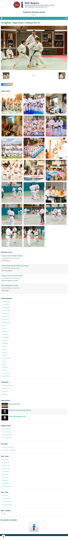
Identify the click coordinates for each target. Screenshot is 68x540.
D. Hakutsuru (5, 394)
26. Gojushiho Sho (6, 376)
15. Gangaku (5, 343)
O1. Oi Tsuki (4, 459)
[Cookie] (3, 536)
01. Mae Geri (5, 495)
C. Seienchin (5, 391)
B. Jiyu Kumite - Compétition (9, 450)
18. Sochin (4, 352)
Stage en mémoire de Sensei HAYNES (12, 276)
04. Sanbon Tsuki (6, 468)
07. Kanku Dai (5, 319)
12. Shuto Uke (5, 483)
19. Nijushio (4, 355)
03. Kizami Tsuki (6, 465)
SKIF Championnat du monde (9, 285)
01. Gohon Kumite (6, 429)
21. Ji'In (3, 361)
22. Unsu (4, 364)
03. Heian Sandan (6, 308)
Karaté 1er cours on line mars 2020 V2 (20, 410)
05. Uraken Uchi (5, 471)
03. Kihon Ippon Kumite (7, 435)
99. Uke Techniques (6, 486)
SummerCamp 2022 (14, 404)
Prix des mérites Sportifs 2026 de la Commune (14, 266)
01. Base (4, 514)
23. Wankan (4, 367)
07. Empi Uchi (5, 477)
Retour (33, 75)
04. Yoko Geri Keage (7, 504)
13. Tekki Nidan (5, 337)
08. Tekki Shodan (6, 322)
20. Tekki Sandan (6, 358)
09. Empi (4, 325)
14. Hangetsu (5, 340)
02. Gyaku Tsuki (5, 462)
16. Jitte (4, 346)
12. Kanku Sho (5, 334)
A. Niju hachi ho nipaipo (7, 385)
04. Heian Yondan (6, 311)
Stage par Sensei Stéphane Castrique (12, 256)
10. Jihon (4, 328)
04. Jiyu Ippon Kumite (7, 438)
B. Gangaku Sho (5, 388)
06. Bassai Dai (5, 316)
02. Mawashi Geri (6, 498)
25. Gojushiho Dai (6, 373)
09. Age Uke (5, 480)
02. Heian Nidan (5, 305)
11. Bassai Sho (5, 331)
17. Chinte (4, 349)
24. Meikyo (4, 370)
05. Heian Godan (6, 313)
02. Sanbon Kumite (6, 432)
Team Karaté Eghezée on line (17, 416)
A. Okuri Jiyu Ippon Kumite (8, 447)
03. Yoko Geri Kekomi (7, 501)
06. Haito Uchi (5, 474)
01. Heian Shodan (6, 302)
